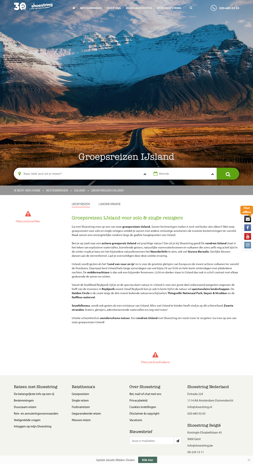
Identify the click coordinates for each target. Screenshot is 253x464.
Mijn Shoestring (169, 8)
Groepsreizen (81, 204)
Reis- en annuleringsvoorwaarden (36, 413)
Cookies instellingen (142, 407)
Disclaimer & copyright (144, 413)
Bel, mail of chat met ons (145, 394)
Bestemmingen (91, 8)
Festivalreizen (81, 407)
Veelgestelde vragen (27, 420)
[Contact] (247, 219)
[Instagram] (247, 245)
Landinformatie (110, 204)
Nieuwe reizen (81, 420)
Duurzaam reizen (139, 8)
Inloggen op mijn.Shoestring (32, 426)
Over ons (114, 8)
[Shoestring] (40, 9)
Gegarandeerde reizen (86, 413)
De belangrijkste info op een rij (34, 394)
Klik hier (147, 460)
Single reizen (80, 400)
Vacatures (135, 420)
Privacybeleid (138, 400)
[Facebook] (247, 227)
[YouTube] (247, 236)
